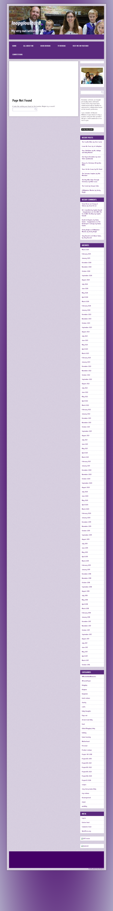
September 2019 (87, 535)
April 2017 (85, 656)
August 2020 (86, 487)
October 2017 (86, 630)
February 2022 (86, 410)
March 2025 (85, 250)
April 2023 (85, 349)
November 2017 (86, 626)
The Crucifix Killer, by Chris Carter (92, 142)
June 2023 (85, 340)
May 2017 (85, 652)
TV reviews (62, 46)
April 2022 (85, 401)
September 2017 (87, 634)
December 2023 (86, 314)
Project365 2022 (87, 767)
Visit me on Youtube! (81, 46)
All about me (28, 46)
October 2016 (86, 665)
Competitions (17, 55)
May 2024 (85, 293)
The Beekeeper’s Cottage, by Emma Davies (91, 224)
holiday (84, 733)
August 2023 (85, 332)
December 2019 (86, 522)
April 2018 (85, 604)
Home (14, 46)
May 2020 (85, 500)
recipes (84, 785)
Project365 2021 (86, 763)
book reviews (86, 698)
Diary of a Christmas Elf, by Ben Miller (91, 164)
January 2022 (86, 414)
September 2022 (87, 379)
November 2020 (86, 474)
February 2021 (86, 461)
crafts (83, 707)
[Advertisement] (43, 81)
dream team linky (87, 720)
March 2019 (85, 561)
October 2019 (86, 531)
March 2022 (85, 405)
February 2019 (86, 565)
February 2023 (86, 358)
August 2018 (85, 591)
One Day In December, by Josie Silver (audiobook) (91, 158)
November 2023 (86, 319)
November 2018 (86, 578)
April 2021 (85, 453)
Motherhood (85, 741)
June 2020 (85, 496)
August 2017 (85, 639)
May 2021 (85, 448)
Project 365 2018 (87, 754)
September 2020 (87, 483)
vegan (84, 802)
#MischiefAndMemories (89, 677)
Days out (84, 715)
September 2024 (87, 276)
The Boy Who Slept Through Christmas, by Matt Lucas (90, 181)
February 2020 (86, 513)
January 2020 (86, 518)
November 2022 (86, 371)
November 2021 (86, 423)
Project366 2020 (87, 776)
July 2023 (85, 336)
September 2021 (87, 431)
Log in (84, 818)
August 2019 (85, 539)
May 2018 (85, 600)
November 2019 (86, 526)
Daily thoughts (86, 711)
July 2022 (85, 388)
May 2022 (85, 397)
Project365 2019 (87, 759)
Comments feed (86, 827)
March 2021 (85, 457)
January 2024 (86, 310)
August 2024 (85, 280)
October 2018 (86, 582)
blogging (84, 685)
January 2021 (86, 466)
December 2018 (86, 574)
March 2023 (85, 353)
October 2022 (86, 375)
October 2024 (86, 271)
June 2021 (85, 444)
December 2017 (86, 621)
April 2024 (85, 297)
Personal (84, 746)
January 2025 (86, 258)
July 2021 (84, 440)
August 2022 (85, 384)
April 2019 (85, 557)
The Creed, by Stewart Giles (90, 186)
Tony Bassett (86, 236)
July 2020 (85, 492)
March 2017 (85, 660)
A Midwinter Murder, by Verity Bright (91, 191)
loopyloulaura (25, 23)
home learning (86, 737)
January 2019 (86, 570)
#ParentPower (86, 681)
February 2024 (86, 306)
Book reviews (45, 46)
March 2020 (85, 509)
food (83, 724)
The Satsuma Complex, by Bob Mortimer (91, 174)
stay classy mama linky (89, 789)
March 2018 (85, 608)
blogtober (85, 694)
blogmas (84, 689)
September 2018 (87, 587)
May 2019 (85, 552)
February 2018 (86, 613)
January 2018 (86, 617)
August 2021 (85, 435)
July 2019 (85, 544)
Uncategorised (86, 798)
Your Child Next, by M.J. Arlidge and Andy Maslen (91, 151)
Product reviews (87, 750)
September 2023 (87, 327)
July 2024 (85, 284)
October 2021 (86, 427)
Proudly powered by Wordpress (96, 869)
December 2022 (86, 366)
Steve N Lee (85, 204)
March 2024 (85, 301)
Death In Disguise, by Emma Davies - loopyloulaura (90, 221)
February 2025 (86, 254)
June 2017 (85, 647)
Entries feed (85, 822)
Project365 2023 (87, 772)
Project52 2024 (86, 780)
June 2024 (85, 288)
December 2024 (86, 263)
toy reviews (85, 793)
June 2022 (85, 392)
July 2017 (84, 643)
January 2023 (86, 362)
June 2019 (85, 548)
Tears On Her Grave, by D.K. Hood (92, 169)
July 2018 (85, 595)
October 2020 (86, 479)
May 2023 (85, 345)
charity (84, 702)
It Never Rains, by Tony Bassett (91, 237)
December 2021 (86, 418)
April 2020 (85, 505)
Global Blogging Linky (88, 728)
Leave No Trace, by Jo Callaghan (92, 146)
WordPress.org (86, 831)
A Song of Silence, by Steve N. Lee (90, 205)
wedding (84, 806)
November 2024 (86, 267)
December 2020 (86, 470)
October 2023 (86, 323)
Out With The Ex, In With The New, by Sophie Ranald (92, 214)
